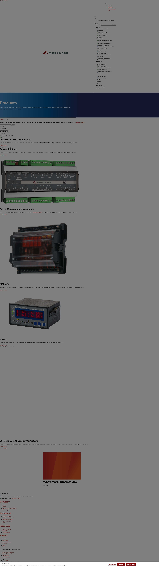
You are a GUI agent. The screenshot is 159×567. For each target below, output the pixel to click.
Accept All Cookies (131, 564)
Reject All (121, 564)
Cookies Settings (112, 564)
